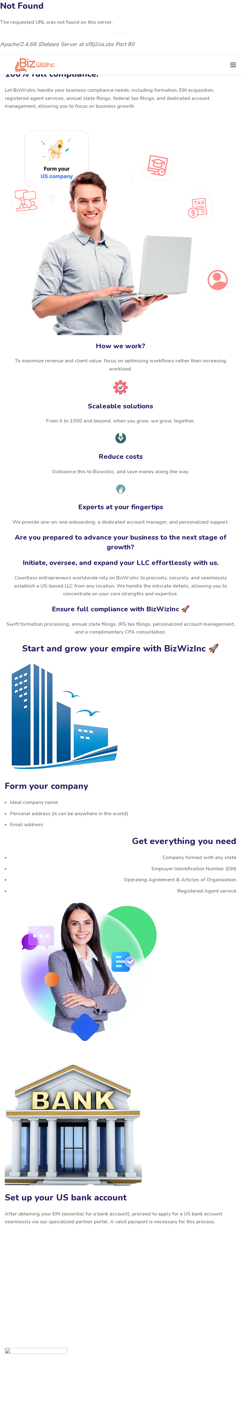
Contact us (22, 1384)
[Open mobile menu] (233, 65)
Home (17, 1372)
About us (20, 1395)
